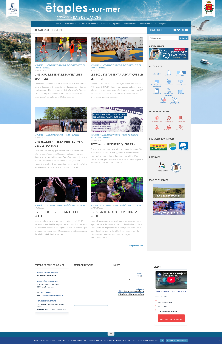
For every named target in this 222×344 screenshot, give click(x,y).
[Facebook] (174, 30)
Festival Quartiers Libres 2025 (167, 312)
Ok (162, 340)
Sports (116, 24)
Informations (96, 138)
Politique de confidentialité (176, 340)
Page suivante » (136, 245)
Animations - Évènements (67, 65)
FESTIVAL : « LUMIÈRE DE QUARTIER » (113, 144)
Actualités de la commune (45, 65)
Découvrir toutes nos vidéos (171, 319)
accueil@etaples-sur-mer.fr (52, 295)
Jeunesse (104, 24)
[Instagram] (182, 30)
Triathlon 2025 (162, 307)
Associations (145, 24)
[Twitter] (178, 30)
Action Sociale (129, 24)
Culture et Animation (87, 24)
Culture (134, 135)
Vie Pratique (160, 24)
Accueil (58, 24)
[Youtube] (186, 30)
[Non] (219, 340)
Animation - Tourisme (121, 135)
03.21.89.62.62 (46, 292)
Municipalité (69, 24)
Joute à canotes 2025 (165, 302)
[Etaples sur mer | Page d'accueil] (49, 10)
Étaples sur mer (63, 135)
